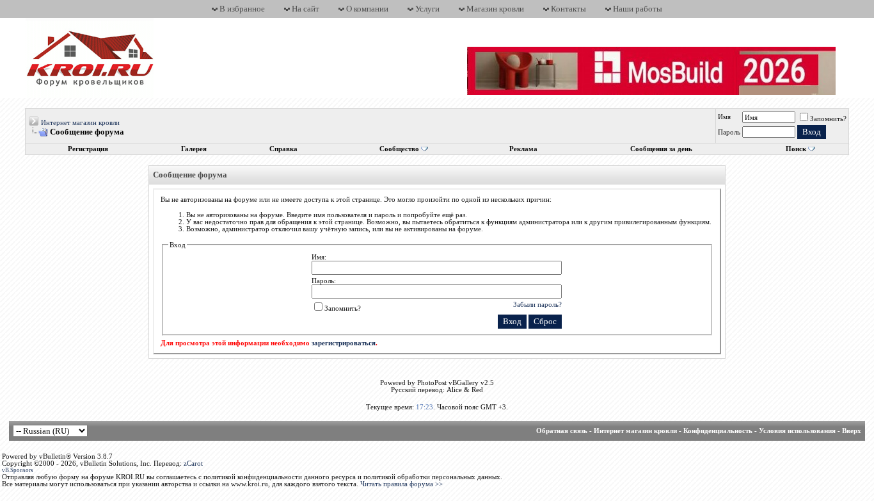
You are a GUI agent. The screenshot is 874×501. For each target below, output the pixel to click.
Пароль (729, 132)
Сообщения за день (661, 148)
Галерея (194, 148)
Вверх (851, 430)
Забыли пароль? (537, 304)
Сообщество (399, 148)
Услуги (427, 8)
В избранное (242, 8)
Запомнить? (828, 118)
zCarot (193, 463)
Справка (283, 148)
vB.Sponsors (17, 470)
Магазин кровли (495, 8)
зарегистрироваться (344, 343)
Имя (724, 116)
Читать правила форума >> (401, 484)
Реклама (523, 148)
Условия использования (797, 430)
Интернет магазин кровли (80, 122)
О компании (367, 8)
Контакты (568, 8)
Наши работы (637, 8)
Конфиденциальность (717, 430)
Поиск (796, 148)
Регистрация (88, 148)
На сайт (305, 8)
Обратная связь (561, 430)
